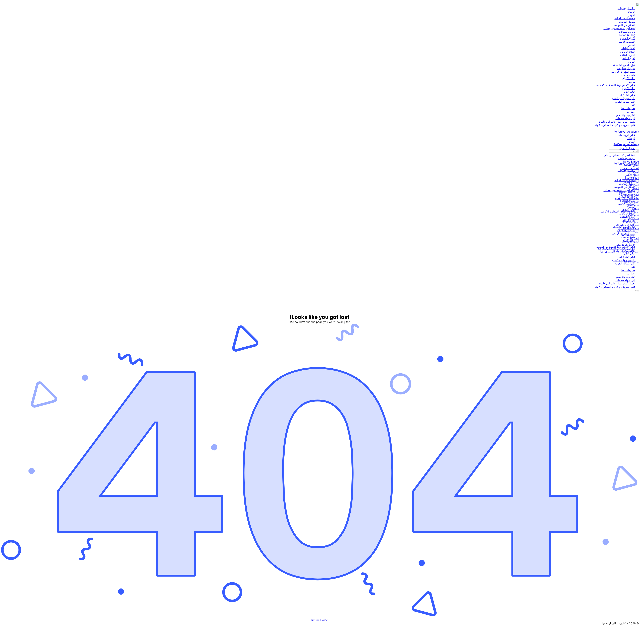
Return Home (319, 620)
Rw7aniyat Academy (626, 131)
